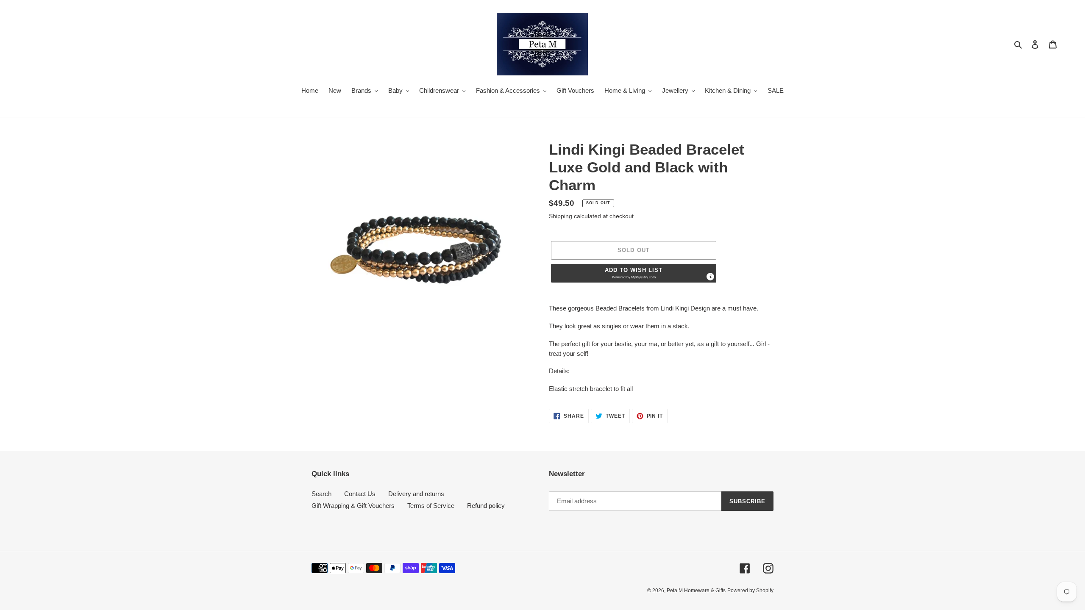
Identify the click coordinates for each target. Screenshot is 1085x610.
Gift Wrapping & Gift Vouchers (353, 505)
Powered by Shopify (750, 590)
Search (321, 493)
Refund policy (486, 505)
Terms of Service (430, 505)
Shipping (560, 216)
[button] (633, 273)
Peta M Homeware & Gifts (696, 590)
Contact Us (360, 493)
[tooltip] (710, 276)
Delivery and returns (416, 493)
